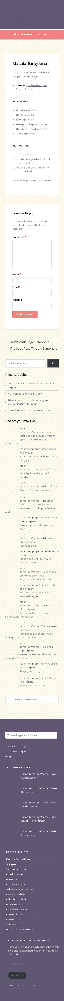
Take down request (16, 751)
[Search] (53, 363)
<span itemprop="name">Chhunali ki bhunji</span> (37, 605)
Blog (8, 756)
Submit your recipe (16, 746)
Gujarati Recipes (37, 85)
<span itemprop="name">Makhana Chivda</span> (36, 538)
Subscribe (17, 975)
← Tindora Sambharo (32, 348)
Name (16, 274)
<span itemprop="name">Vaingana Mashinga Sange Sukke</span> (37, 432)
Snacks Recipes (25, 89)
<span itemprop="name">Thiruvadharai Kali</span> (38, 626)
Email (16, 287)
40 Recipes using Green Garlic (25, 393)
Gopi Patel (45, 180)
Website (17, 299)
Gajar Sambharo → (32, 342)
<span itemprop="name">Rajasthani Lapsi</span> (36, 647)
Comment (19, 237)
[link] (18, 859)
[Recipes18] (32, 22)
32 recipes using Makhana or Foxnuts (29, 410)
